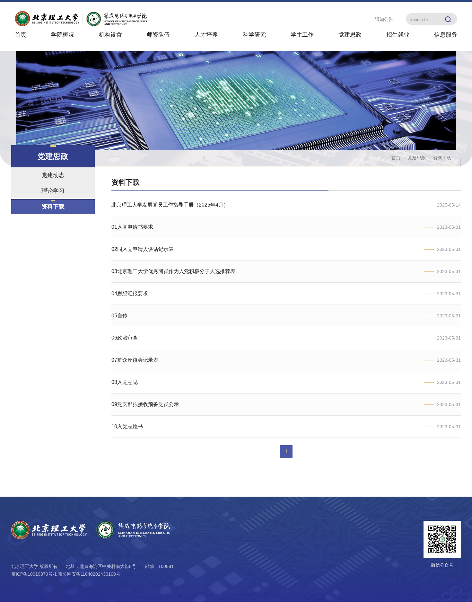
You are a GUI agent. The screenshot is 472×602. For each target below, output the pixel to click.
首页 (20, 34)
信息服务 (445, 34)
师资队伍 (158, 34)
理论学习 (53, 191)
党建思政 (350, 34)
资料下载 (53, 206)
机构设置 (110, 34)
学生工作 (302, 34)
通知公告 (384, 19)
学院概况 (62, 34)
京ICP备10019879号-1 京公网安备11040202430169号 (65, 574)
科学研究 (254, 34)
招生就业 (397, 34)
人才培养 (206, 34)
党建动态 (53, 175)
